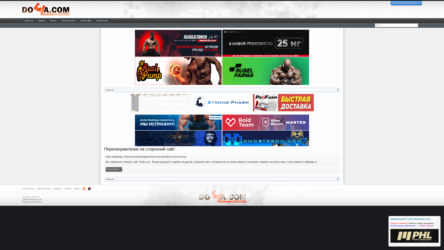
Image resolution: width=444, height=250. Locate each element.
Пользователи (68, 20)
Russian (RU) (28, 189)
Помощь (57, 189)
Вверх (77, 189)
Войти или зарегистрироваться (406, 3)
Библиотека (102, 20)
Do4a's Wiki (86, 20)
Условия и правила (30, 197)
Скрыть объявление (438, 218)
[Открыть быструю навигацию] (338, 90)
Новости (29, 20)
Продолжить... (114, 169)
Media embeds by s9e (32, 199)
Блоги (53, 20)
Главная (67, 189)
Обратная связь (44, 189)
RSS (84, 189)
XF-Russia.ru (36, 202)
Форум (42, 20)
